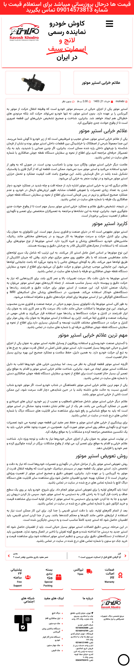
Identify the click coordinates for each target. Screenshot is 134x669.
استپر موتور (75, 489)
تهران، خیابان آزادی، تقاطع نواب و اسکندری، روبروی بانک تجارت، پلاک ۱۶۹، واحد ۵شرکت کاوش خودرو (81, 619)
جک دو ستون (112, 541)
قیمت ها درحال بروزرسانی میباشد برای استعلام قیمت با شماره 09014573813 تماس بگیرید (67, 7)
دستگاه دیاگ (26, 410)
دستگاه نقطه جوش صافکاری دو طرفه (104, 271)
